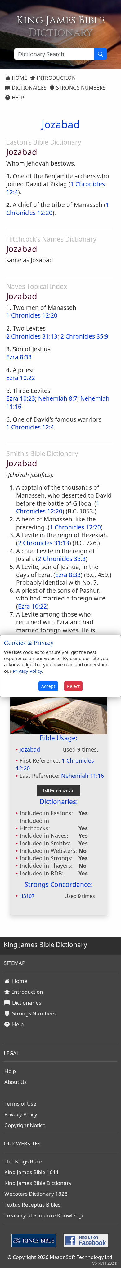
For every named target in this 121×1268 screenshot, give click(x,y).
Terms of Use (20, 1103)
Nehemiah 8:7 (57, 398)
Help (17, 97)
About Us (15, 1081)
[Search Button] (100, 54)
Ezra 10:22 (20, 378)
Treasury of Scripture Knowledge (44, 1215)
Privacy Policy (20, 1114)
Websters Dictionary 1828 (36, 1193)
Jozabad (30, 749)
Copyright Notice (25, 1125)
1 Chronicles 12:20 (31, 315)
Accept (48, 686)
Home (18, 77)
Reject (73, 686)
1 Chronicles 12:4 (30, 427)
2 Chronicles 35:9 (84, 336)
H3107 (27, 896)
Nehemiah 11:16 (82, 775)
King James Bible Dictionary (38, 1182)
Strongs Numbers (80, 87)
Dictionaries (28, 87)
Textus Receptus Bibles (32, 1204)
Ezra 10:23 (20, 398)
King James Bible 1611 (31, 1172)
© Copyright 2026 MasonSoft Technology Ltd (59, 1257)
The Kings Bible (23, 1161)
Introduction (55, 77)
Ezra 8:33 (19, 357)
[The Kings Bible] (35, 1240)
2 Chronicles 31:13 (31, 336)
